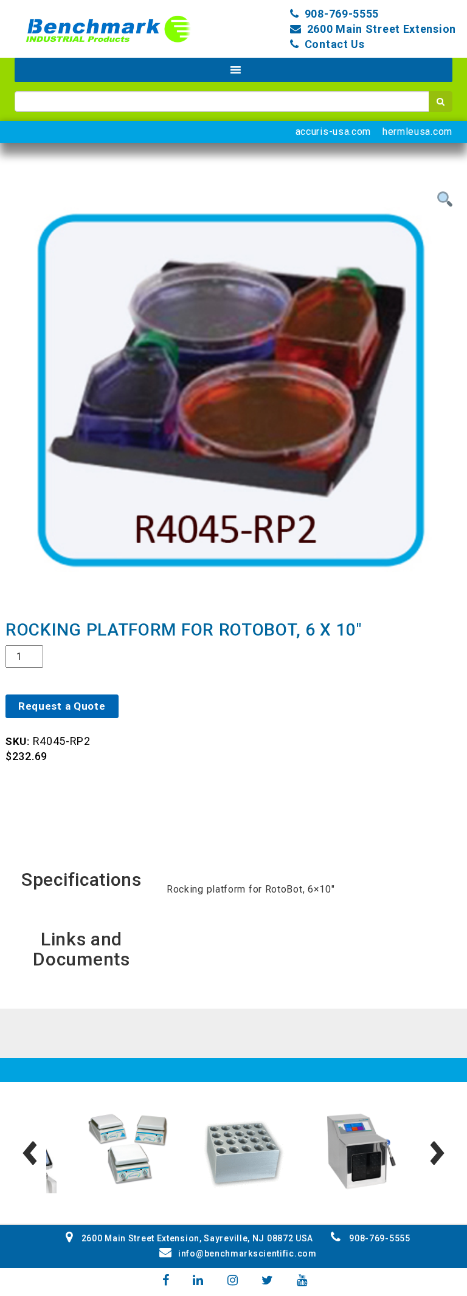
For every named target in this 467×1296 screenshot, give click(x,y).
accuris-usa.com (334, 131)
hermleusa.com (417, 131)
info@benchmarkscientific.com (247, 1253)
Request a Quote (62, 706)
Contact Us (335, 44)
